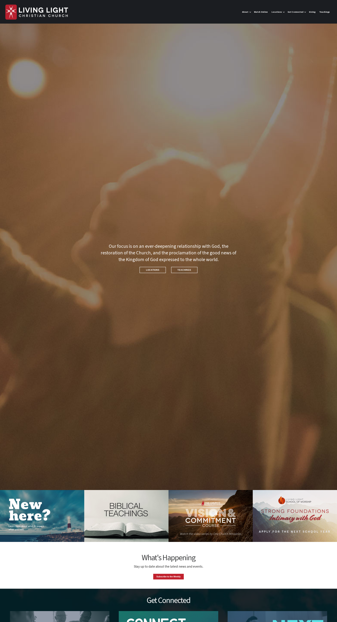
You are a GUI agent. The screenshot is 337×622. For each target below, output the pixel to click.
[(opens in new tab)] (295, 516)
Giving (312, 12)
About (245, 12)
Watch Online (261, 12)
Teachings (324, 12)
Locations (277, 12)
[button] (250, 12)
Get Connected (295, 12)
